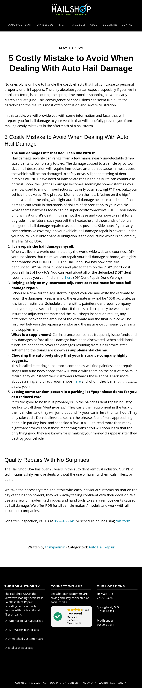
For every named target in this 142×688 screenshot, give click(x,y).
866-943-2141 (64, 521)
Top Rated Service (74, 615)
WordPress (107, 682)
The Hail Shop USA (71, 9)
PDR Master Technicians (23, 630)
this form (123, 521)
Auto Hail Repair (101, 547)
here (68, 277)
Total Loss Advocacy (20, 648)
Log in (122, 682)
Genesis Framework (82, 682)
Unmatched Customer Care (25, 639)
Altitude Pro (52, 682)
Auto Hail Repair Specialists (25, 621)
